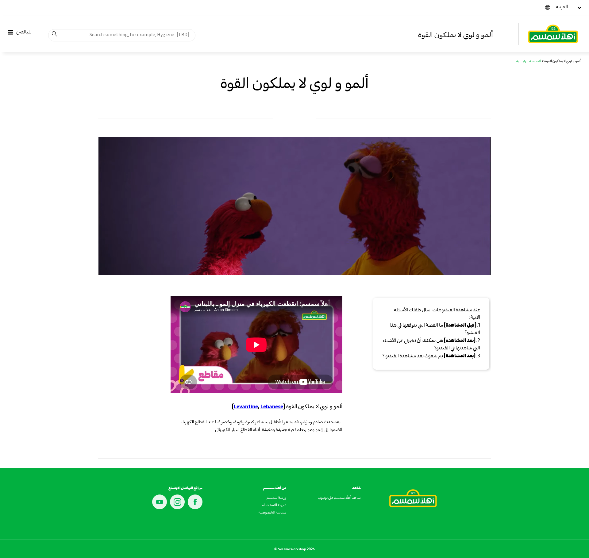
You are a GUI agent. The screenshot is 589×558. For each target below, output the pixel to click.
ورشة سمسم (276, 498)
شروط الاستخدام (274, 505)
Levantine (246, 407)
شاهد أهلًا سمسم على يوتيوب (339, 498)
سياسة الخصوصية (272, 513)
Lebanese (271, 407)
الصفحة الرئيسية (528, 62)
